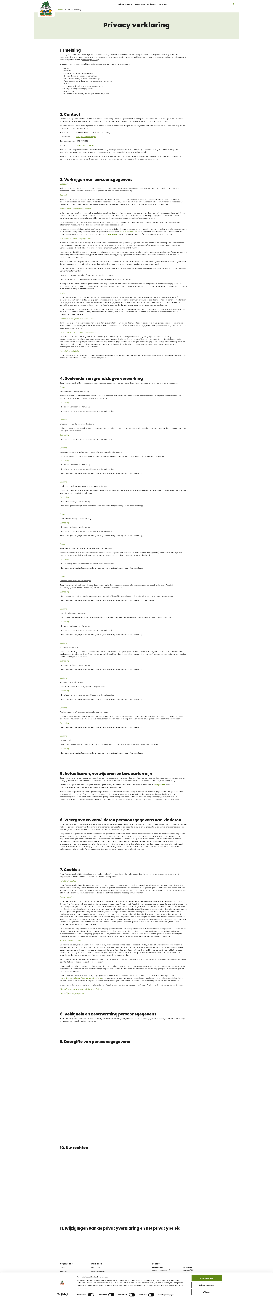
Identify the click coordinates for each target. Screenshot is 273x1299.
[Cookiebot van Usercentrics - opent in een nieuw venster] (62, 1294)
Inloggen (63, 1271)
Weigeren (206, 1292)
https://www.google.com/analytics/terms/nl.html (81, 989)
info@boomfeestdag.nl (86, 137)
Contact (163, 4)
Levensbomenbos (98, 1271)
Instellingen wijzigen (166, 1295)
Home (60, 10)
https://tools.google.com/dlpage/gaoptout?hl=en (81, 978)
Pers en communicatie (145, 4)
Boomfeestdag (97, 1267)
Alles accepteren (206, 1278)
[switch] (111, 1294)
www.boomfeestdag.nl (86, 145)
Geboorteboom (125, 4)
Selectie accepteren (206, 1285)
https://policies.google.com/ (73, 993)
